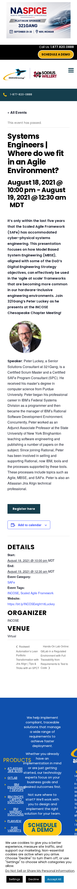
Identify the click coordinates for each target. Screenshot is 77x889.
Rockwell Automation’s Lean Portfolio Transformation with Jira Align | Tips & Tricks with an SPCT (27, 657)
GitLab (12, 778)
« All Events (17, 112)
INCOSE (13, 593)
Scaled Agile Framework (37, 593)
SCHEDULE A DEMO (55, 54)
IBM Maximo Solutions (15, 812)
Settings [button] (14, 879)
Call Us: (56, 47)
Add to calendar (29, 525)
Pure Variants (14, 829)
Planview (14, 821)
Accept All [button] (54, 879)
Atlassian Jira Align (14, 770)
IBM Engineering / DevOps (16, 787)
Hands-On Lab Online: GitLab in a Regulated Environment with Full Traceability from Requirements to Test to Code (55, 656)
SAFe (11, 582)
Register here (24, 509)
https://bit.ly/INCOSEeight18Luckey (31, 604)
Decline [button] (33, 879)
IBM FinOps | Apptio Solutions (15, 799)
